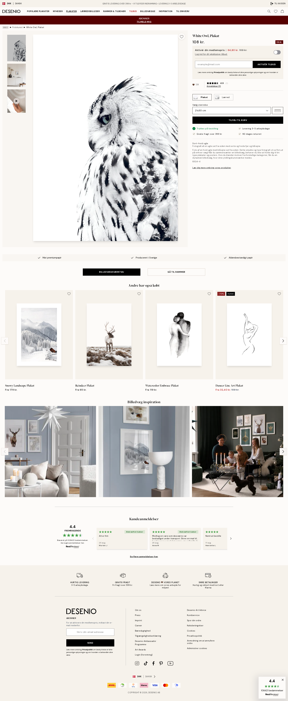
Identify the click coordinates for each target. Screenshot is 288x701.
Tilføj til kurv (238, 120)
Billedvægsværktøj (111, 272)
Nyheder (58, 11)
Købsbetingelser (195, 625)
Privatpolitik (219, 72)
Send (90, 643)
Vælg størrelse (200, 105)
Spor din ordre (194, 620)
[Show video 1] (16, 101)
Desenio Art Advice (196, 610)
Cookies (191, 631)
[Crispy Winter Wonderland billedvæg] (50, 451)
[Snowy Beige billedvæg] (144, 451)
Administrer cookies (197, 648)
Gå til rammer (176, 272)
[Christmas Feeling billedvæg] (237, 451)
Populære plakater (38, 11)
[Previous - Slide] (4, 340)
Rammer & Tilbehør (114, 11)
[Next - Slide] (283, 340)
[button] (277, 110)
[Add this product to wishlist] (181, 36)
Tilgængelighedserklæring (148, 636)
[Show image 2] (16, 75)
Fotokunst (17, 27)
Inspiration (165, 11)
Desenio (152, 692)
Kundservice (193, 615)
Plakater (71, 11)
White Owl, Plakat (35, 27)
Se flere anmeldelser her (144, 556)
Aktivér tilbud (267, 64)
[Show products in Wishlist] (275, 11)
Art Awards (140, 649)
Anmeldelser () (214, 86)
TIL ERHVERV (182, 11)
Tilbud (133, 11)
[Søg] (269, 11)
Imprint (138, 620)
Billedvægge (147, 11)
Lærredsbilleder (90, 11)
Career (138, 625)
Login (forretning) (144, 655)
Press (138, 615)
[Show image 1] (16, 48)
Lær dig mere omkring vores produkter (211, 167)
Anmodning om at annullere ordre (201, 642)
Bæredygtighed (143, 631)
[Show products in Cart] (282, 11)
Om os (138, 610)
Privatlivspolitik (194, 636)
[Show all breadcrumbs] (5, 27)
